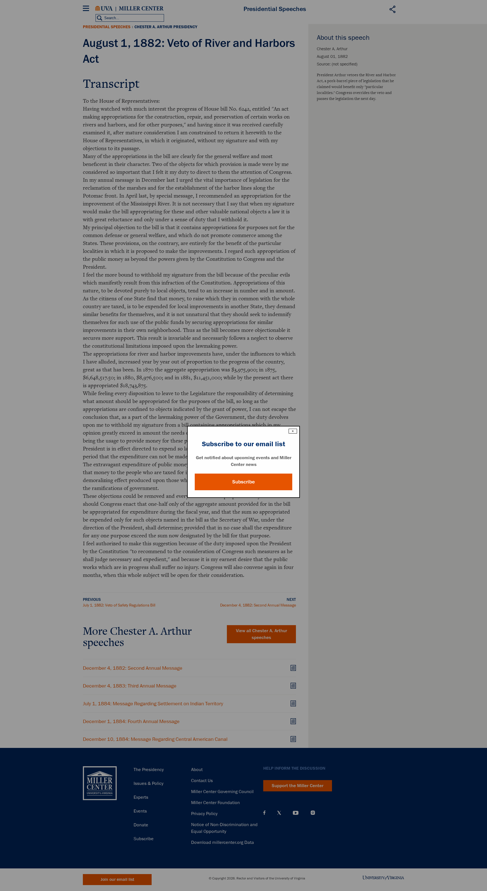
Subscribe (243, 482)
